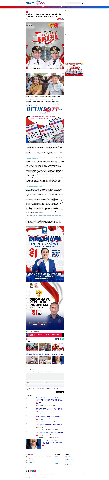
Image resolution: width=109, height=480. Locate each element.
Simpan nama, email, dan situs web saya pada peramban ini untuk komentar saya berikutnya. (43, 389)
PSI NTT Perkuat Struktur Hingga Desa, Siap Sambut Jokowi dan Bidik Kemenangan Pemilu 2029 (44, 366)
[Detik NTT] (35, 2)
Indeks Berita (35, 475)
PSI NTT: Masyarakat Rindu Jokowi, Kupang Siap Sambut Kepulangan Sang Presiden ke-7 (57, 353)
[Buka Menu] (82, 3)
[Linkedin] (33, 471)
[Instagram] (31, 471)
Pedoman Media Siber (44, 475)
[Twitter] (58, 339)
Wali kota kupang (69, 459)
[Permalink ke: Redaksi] (27, 19)
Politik (27, 11)
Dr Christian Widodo (68, 457)
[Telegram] (61, 339)
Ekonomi (56, 463)
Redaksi (51, 475)
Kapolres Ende (69, 463)
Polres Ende (68, 461)
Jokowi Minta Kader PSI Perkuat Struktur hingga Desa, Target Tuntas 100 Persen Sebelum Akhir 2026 (44, 353)
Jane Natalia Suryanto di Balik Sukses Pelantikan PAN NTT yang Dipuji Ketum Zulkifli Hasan (58, 366)
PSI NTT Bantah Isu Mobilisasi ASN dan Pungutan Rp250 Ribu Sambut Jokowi (32, 366)
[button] (80, 3)
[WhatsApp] (63, 339)
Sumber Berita (36, 331)
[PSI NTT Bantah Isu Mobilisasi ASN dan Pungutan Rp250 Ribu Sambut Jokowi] (32, 360)
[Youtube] (35, 471)
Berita (40, 349)
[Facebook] (56, 339)
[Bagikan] (63, 19)
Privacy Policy (28, 475)
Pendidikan (57, 461)
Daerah (56, 456)
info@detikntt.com (31, 462)
